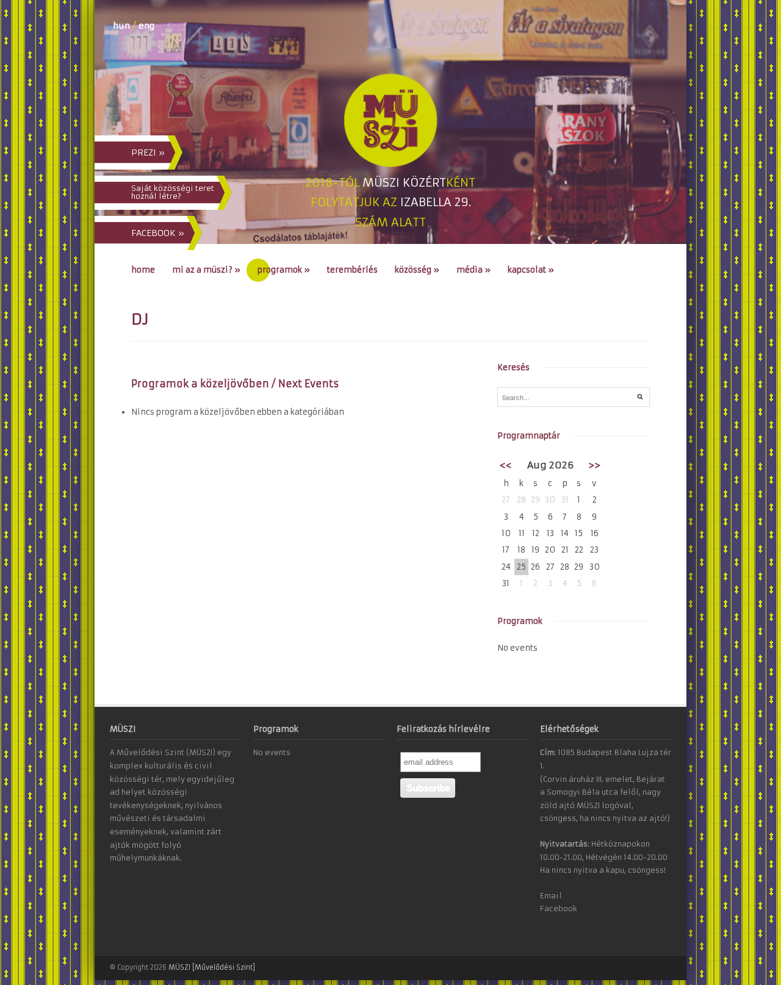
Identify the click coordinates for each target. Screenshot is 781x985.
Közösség (417, 270)
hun (121, 25)
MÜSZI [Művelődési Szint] (211, 967)
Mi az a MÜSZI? (206, 270)
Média (473, 270)
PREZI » (148, 152)
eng (146, 25)
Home (143, 270)
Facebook (558, 908)
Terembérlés (352, 270)
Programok (283, 270)
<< (506, 465)
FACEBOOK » (157, 232)
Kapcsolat (531, 270)
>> (594, 465)
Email (551, 895)
